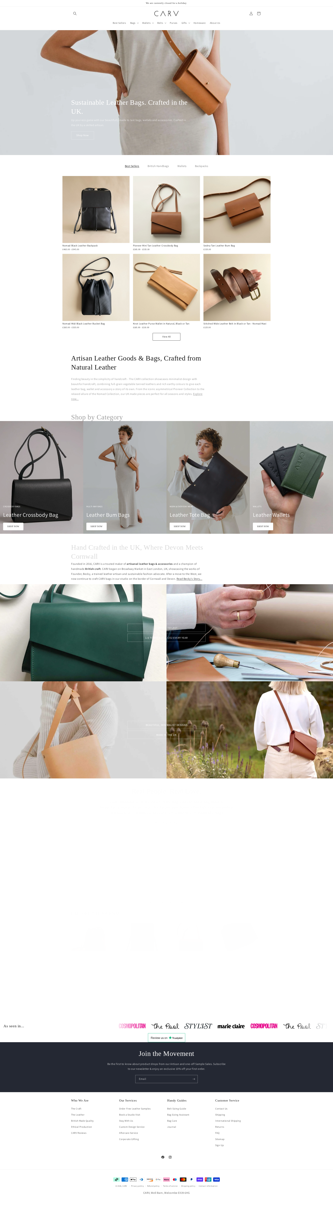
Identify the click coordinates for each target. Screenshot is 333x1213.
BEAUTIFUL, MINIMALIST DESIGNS (166, 725)
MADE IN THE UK (166, 734)
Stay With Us (126, 1120)
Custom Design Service (132, 1126)
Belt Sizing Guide (176, 1108)
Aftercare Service (128, 1132)
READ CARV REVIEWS (166, 819)
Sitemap (219, 1139)
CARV (124, 1186)
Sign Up (219, 1145)
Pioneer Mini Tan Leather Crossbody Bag (155, 245)
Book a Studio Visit (129, 1114)
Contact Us (221, 1108)
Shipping (220, 1114)
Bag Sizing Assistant (178, 1114)
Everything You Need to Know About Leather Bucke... (94, 957)
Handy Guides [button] (176, 1100)
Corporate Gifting (129, 1139)
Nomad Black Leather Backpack (80, 245)
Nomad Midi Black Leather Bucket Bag (83, 323)
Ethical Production (81, 1126)
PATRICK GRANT (141, 859)
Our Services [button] (128, 1100)
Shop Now (82, 135)
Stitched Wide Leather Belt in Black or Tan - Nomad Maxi (234, 323)
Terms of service (170, 1186)
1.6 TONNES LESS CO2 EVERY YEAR (166, 637)
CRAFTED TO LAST (167, 627)
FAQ (217, 1132)
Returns (219, 1126)
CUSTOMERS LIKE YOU (237, 859)
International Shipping (228, 1120)
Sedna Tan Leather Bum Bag (219, 245)
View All (166, 336)
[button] (75, 13)
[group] (121, 477)
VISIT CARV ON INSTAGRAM (166, 898)
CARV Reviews (78, 1132)
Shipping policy (188, 1186)
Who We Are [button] (80, 1100)
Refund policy (153, 1186)
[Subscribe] (194, 1079)
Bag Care (172, 1120)
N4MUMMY (188, 859)
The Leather (78, 1114)
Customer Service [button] (227, 1100)
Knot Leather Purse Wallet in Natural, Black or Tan (161, 323)
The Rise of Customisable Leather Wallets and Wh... (238, 957)
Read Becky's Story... (189, 579)
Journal (171, 1126)
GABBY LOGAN (93, 859)
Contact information (208, 1186)
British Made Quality (82, 1120)
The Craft (76, 1108)
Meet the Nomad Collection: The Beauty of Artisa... (139, 957)
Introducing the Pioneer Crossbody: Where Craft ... (188, 957)
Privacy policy (137, 1186)
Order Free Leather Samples (135, 1108)
